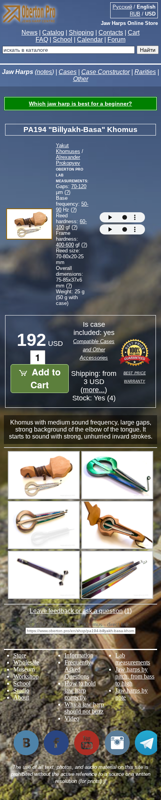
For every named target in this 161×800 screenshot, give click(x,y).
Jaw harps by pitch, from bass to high (134, 676)
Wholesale (26, 662)
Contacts (110, 32)
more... (94, 390)
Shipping (81, 32)
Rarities (145, 72)
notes (44, 72)
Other (80, 79)
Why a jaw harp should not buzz (84, 708)
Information (78, 655)
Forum (116, 39)
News (29, 32)
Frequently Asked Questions (77, 669)
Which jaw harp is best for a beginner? (80, 103)
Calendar (90, 39)
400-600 (65, 245)
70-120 (78, 186)
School (62, 39)
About (21, 697)
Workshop (26, 676)
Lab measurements (132, 659)
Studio (21, 690)
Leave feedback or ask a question (76, 611)
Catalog (53, 32)
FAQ (42, 39)
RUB (135, 14)
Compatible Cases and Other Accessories (93, 349)
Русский (122, 7)
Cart (134, 32)
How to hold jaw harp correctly (80, 690)
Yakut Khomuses (68, 148)
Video (71, 718)
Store (19, 655)
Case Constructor (105, 72)
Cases (68, 72)
